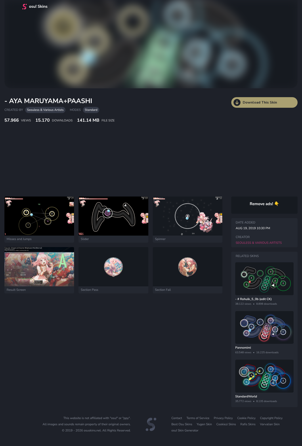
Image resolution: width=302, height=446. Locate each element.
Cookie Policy (246, 418)
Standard (91, 110)
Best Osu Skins (181, 424)
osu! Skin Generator (184, 430)
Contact (176, 418)
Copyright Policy (271, 418)
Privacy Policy (223, 418)
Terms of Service (197, 418)
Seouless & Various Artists (45, 110)
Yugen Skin (204, 424)
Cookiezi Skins (226, 424)
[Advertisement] (107, 164)
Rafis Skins (247, 424)
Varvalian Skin (270, 424)
